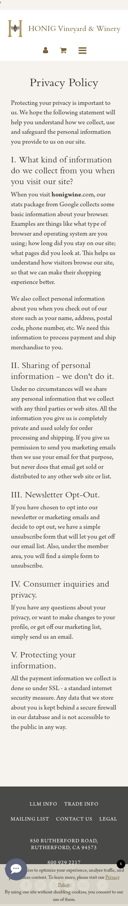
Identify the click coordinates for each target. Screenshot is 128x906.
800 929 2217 (64, 862)
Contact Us (74, 819)
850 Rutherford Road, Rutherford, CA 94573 (64, 844)
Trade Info (81, 804)
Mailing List (30, 819)
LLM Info (43, 804)
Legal (108, 819)
